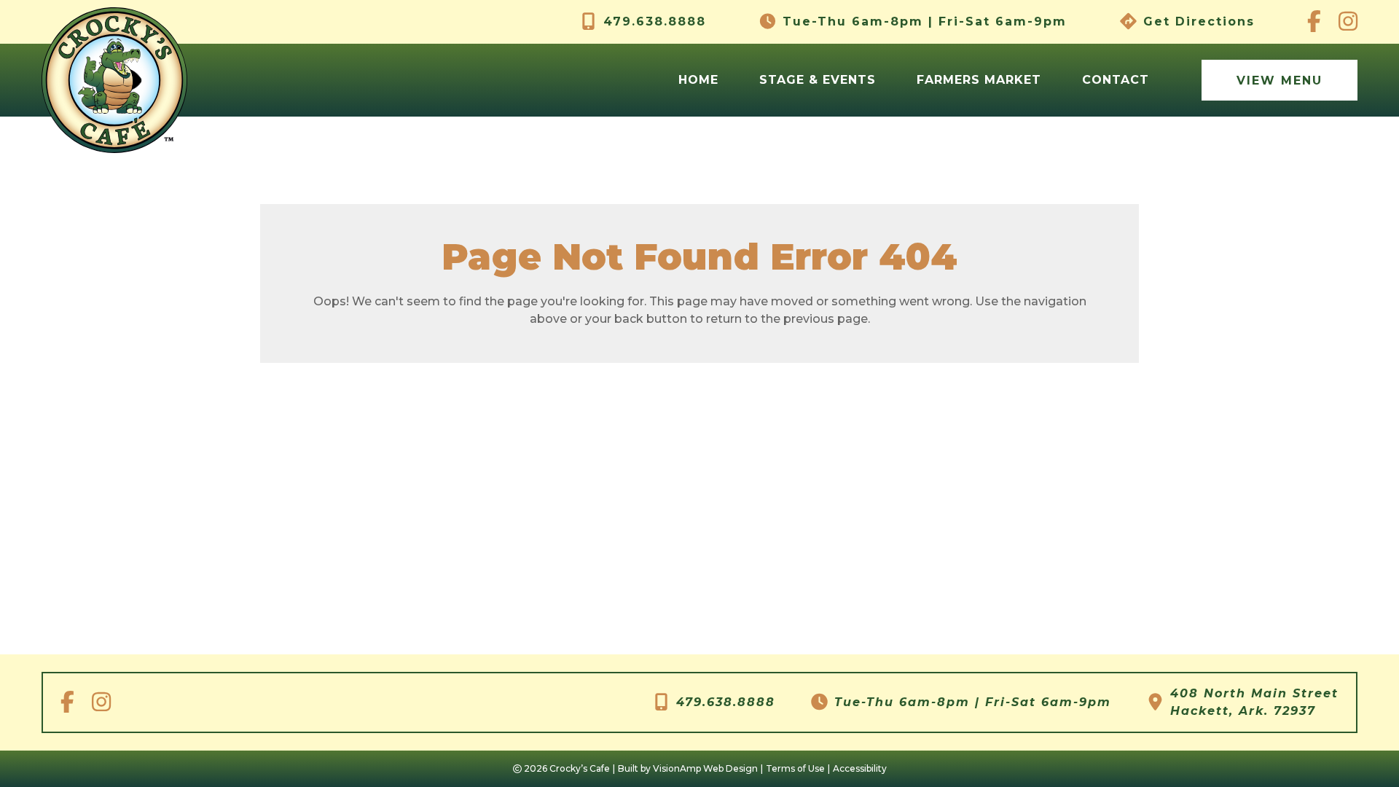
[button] (1279, 80)
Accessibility (860, 768)
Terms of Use (795, 768)
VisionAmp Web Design (705, 768)
